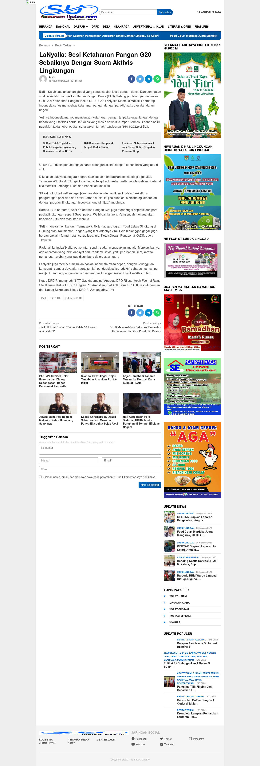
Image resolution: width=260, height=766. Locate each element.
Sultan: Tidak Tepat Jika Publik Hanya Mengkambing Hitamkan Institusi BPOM (59, 147)
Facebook (141, 739)
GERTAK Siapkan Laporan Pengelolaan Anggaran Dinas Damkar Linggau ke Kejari (76, 35)
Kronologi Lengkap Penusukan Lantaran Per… (197, 715)
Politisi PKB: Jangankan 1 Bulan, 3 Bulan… (187, 664)
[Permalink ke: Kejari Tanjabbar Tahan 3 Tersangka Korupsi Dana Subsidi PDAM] (142, 362)
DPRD (173, 656)
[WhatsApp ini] (157, 79)
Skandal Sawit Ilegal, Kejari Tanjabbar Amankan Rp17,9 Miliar (99, 379)
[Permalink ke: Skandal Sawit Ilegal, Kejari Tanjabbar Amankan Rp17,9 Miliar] (100, 362)
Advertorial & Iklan (176, 653)
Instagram (198, 739)
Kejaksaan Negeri (188, 557)
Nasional (200, 639)
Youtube (140, 744)
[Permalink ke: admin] (43, 78)
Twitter (167, 739)
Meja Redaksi (106, 739)
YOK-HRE (174, 622)
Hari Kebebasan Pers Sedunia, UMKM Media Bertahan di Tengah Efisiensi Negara (141, 422)
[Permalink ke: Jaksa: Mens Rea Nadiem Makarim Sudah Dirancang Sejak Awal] (58, 403)
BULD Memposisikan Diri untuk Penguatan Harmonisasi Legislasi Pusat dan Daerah (135, 327)
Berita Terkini (185, 639)
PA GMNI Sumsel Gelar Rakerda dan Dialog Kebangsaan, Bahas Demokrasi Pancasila (53, 381)
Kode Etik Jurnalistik (47, 741)
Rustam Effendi (180, 615)
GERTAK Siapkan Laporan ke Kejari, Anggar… (196, 547)
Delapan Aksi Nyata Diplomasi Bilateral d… (197, 644)
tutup (32, 1)
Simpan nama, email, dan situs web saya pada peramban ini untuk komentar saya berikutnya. (99, 477)
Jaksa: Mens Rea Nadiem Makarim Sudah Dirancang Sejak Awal (56, 420)
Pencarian (165, 12)
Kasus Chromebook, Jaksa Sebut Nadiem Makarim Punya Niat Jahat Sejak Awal (99, 420)
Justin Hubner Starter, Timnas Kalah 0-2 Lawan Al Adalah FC (67, 327)
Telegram (169, 744)
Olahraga (170, 659)
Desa (166, 656)
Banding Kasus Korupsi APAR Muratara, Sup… (197, 562)
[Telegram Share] (148, 79)
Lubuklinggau (185, 513)
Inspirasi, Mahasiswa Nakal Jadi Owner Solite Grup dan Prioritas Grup (138, 147)
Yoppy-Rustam (179, 609)
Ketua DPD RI (73, 298)
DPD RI (55, 298)
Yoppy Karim (178, 596)
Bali (43, 298)
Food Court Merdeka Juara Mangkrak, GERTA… (195, 533)
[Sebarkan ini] (131, 79)
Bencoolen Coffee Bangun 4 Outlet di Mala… (195, 701)
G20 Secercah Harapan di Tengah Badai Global (99, 145)
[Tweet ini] (140, 79)
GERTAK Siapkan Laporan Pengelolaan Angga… (194, 518)
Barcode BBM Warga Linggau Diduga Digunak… (197, 577)
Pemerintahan (185, 659)
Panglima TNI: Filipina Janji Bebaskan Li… (195, 688)
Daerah (211, 653)
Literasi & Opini (186, 656)
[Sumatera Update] (69, 12)
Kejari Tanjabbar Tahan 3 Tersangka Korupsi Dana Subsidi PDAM (139, 379)
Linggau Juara (179, 602)
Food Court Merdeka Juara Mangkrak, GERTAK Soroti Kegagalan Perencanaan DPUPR (200, 35)
